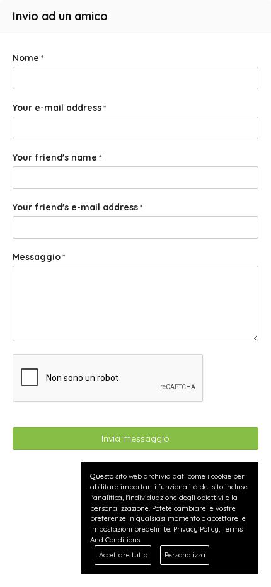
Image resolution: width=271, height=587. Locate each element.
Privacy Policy (196, 529)
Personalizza (184, 554)
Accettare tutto (123, 554)
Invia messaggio (135, 438)
